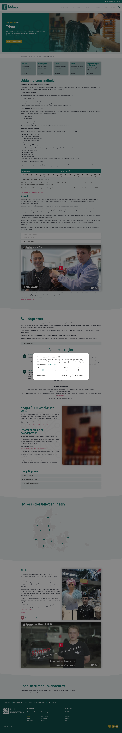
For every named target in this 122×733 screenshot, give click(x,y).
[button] (41, 375)
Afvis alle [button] (65, 375)
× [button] (86, 355)
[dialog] (61, 366)
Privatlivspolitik (52, 364)
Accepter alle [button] (79, 375)
